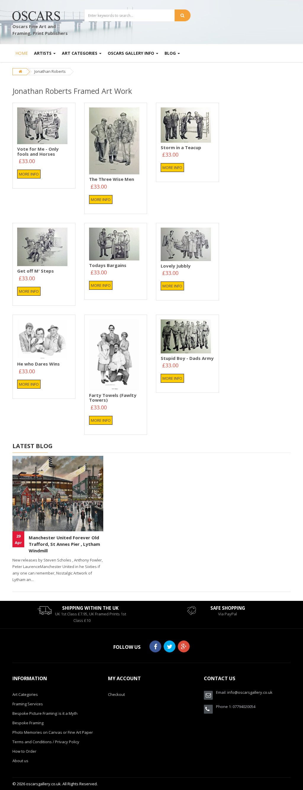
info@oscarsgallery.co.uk (250, 692)
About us (20, 760)
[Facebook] (155, 646)
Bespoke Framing (27, 722)
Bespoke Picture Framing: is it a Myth (45, 713)
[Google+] (184, 646)
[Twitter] (169, 646)
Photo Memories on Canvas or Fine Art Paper (52, 732)
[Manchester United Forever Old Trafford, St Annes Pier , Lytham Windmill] (57, 493)
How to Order (24, 751)
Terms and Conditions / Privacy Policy (45, 741)
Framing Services (27, 704)
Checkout (116, 694)
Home (21, 53)
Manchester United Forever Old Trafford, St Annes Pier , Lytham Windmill (64, 544)
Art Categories (25, 694)
